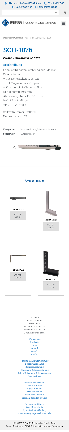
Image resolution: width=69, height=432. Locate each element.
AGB (27, 426)
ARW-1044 (18, 270)
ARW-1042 (51, 220)
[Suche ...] (27, 12)
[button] (63, 23)
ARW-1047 (51, 279)
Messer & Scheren (33, 37)
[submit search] (56, 12)
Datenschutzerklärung (41, 426)
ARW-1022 (18, 209)
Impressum (57, 426)
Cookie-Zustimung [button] (14, 426)
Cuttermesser (28, 133)
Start (5, 37)
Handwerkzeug (16, 37)
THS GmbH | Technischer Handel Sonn (38, 423)
